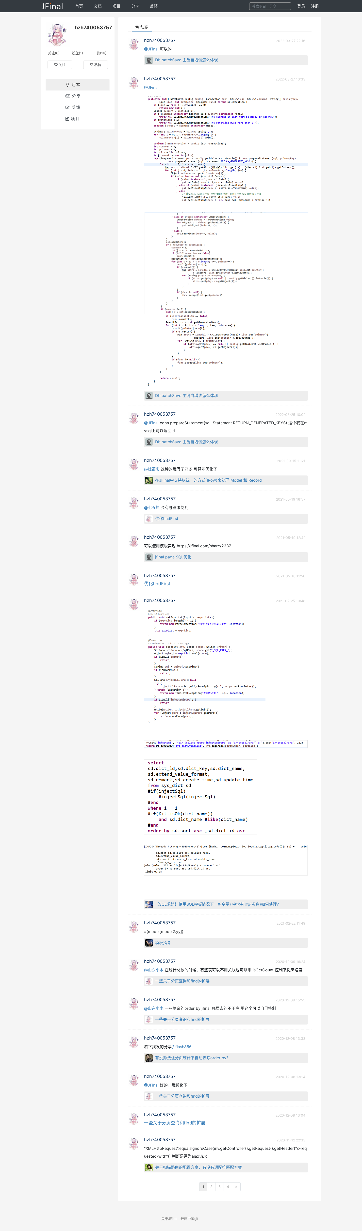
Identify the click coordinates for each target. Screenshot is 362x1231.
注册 (315, 6)
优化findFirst (166, 518)
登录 (301, 6)
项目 (116, 6)
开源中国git (189, 1218)
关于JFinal (169, 1218)
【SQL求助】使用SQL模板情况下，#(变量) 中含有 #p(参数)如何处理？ (218, 904)
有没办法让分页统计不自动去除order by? (191, 1057)
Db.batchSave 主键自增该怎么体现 (186, 59)
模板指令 (163, 942)
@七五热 (152, 507)
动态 (76, 84)
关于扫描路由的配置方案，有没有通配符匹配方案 (198, 1167)
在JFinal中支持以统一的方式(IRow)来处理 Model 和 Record (208, 480)
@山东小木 (154, 969)
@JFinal (151, 49)
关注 (62, 65)
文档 (98, 6)
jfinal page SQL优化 (173, 556)
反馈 (154, 6)
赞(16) (101, 53)
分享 (135, 6)
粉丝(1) (77, 53)
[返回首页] (52, 6)
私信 (97, 65)
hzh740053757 (160, 40)
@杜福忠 (152, 469)
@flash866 (182, 1046)
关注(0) (54, 53)
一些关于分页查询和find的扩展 (182, 980)
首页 (79, 6)
